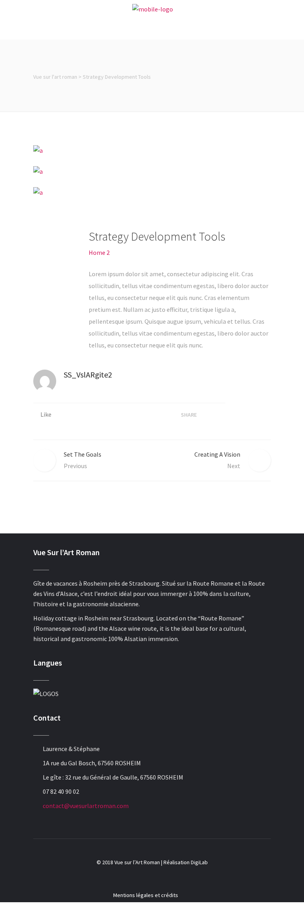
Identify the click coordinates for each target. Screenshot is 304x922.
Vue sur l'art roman (55, 76)
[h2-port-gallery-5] (152, 150)
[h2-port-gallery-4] (152, 191)
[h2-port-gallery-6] (152, 170)
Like (45, 414)
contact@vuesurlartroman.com (86, 806)
